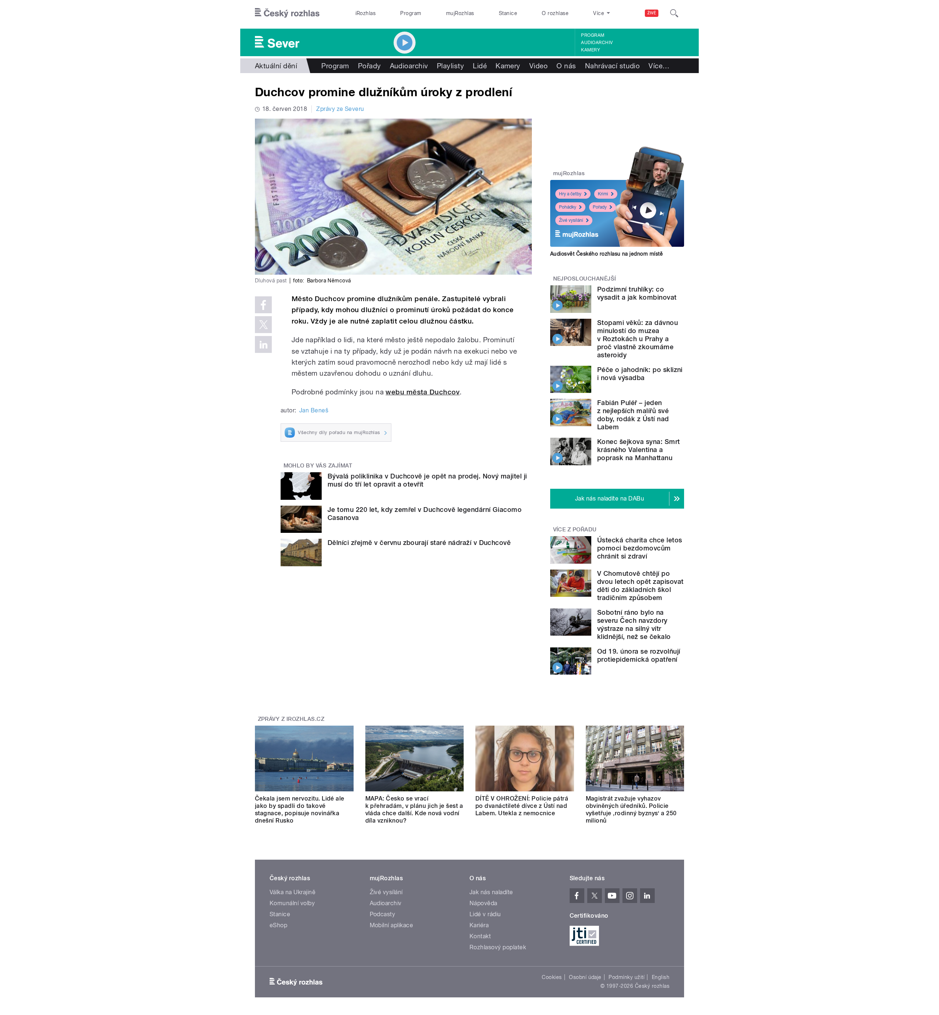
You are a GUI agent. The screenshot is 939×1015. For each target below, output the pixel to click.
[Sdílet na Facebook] (263, 304)
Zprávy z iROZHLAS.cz (291, 719)
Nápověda (483, 903)
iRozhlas (365, 13)
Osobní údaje (585, 977)
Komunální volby (292, 903)
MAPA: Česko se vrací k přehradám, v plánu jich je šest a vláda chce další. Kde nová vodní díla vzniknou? (414, 809)
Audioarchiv (597, 42)
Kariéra (479, 925)
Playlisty (450, 66)
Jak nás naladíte (491, 892)
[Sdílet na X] (263, 324)
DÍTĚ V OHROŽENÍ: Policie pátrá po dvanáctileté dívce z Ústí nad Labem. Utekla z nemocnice (521, 806)
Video (538, 66)
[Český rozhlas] (287, 13)
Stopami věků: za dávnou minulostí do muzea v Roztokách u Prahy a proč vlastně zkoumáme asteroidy (637, 339)
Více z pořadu (575, 529)
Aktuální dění (276, 66)
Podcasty (382, 914)
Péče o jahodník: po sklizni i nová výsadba (640, 374)
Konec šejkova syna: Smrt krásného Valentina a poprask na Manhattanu (638, 450)
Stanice (508, 13)
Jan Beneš (313, 410)
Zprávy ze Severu (340, 108)
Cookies (552, 977)
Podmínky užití (626, 977)
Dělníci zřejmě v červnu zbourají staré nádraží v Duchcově (419, 542)
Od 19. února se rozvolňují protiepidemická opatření (638, 655)
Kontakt (480, 936)
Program (410, 13)
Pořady (369, 66)
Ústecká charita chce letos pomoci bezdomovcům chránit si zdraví (639, 548)
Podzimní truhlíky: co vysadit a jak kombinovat (637, 293)
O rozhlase (555, 13)
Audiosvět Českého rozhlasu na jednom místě (606, 254)
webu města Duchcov (423, 392)
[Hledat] (674, 13)
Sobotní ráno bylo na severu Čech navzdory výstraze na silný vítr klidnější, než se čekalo (634, 624)
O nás (566, 66)
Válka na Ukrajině (292, 892)
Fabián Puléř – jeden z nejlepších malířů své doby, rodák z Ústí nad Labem (633, 415)
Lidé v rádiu (485, 914)
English (660, 977)
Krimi (603, 193)
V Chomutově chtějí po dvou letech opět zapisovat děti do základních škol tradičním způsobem (640, 586)
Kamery (590, 50)
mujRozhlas (460, 13)
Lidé (480, 66)
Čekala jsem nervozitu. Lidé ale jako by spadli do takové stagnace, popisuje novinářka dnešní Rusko (299, 809)
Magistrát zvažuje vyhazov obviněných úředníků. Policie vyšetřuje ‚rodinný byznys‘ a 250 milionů (631, 809)
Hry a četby (570, 193)
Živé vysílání (571, 220)
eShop (278, 925)
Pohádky (567, 207)
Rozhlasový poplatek (498, 947)
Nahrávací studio (612, 66)
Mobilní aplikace (391, 925)
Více (658, 66)
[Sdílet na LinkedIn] (263, 344)
